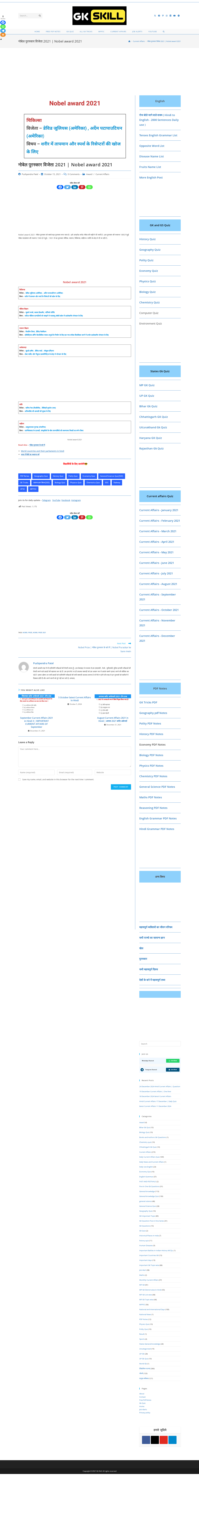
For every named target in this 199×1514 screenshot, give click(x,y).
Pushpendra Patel (30, 174)
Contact (142, 1397)
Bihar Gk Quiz (148, 406)
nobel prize (27, 632)
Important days (145, 1260)
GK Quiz (142, 1231)
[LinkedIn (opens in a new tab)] (170, 16)
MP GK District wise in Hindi (150, 1290)
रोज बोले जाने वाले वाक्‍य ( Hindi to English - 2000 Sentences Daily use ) (159, 120)
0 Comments (74, 174)
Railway (117, 482)
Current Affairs (102, 174)
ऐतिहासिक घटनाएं (144, 1368)
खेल (141, 948)
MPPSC (33, 489)
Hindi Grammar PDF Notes (156, 829)
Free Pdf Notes (145, 1400)
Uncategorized (145, 1349)
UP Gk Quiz (143, 1358)
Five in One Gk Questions (149, 1186)
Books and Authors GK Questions (152, 1137)
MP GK (142, 1285)
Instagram (76, 500)
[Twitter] (67, 187)
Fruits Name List (150, 167)
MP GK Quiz (147, 385)
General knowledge (147, 1191)
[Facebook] (60, 187)
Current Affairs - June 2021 (156, 563)
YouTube (56, 500)
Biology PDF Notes (151, 755)
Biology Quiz (60, 482)
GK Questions (144, 1226)
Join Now (174, 1060)
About (141, 1393)
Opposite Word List (151, 146)
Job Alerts (143, 1409)
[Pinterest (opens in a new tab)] (163, 16)
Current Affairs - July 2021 (156, 573)
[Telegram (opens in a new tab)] (179, 16)
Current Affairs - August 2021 (158, 584)
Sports (142, 1339)
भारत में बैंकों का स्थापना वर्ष (30, 454)
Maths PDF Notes (150, 797)
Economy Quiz (89, 476)
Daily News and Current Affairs (151, 1162)
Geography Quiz (41, 476)
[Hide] (1, 39)
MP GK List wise (145, 1294)
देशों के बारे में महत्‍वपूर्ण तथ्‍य (152, 980)
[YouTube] (164, 1440)
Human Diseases (146, 1245)
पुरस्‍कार (143, 959)
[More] (3, 35)
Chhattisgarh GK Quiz (153, 417)
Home (141, 1406)
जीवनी (141, 1373)
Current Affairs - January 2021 (158, 510)
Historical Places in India (149, 1235)
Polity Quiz (73, 476)
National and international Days (152, 1309)
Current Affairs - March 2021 (157, 531)
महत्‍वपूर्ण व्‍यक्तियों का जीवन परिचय (155, 927)
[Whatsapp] (89, 187)
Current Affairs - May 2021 (156, 552)
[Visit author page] (23, 666)
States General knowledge (149, 1344)
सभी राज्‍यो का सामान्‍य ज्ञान (152, 937)
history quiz (144, 1240)
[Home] (129, 41)
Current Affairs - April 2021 (156, 542)
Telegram (46, 500)
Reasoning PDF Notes (153, 808)
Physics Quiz (75, 482)
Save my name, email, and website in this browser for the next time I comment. (58, 779)
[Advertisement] (99, 75)
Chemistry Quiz (93, 482)
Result (141, 1334)
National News (145, 1314)
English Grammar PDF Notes (158, 818)
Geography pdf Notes (153, 713)
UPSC (22, 489)
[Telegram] (3, 31)
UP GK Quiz (146, 396)
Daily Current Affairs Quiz (149, 1157)
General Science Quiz (147, 1206)
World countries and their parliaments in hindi (42, 451)
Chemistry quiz (145, 1142)
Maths (141, 1275)
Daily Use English (146, 1167)
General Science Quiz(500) (111, 476)
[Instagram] (155, 1440)
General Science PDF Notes (157, 787)
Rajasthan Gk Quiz (151, 448)
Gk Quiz (142, 1403)
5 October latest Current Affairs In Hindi (74, 699)
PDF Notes (24, 476)
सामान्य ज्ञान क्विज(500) (41, 482)
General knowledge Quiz (149, 1196)
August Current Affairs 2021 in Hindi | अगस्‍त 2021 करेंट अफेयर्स (112, 719)
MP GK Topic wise (146, 1299)
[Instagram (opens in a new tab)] (167, 16)
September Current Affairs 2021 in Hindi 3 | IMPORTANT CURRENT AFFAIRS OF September (36, 722)
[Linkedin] (74, 187)
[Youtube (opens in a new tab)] (174, 16)
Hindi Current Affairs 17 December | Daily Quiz (158, 1101)
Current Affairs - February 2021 (159, 520)
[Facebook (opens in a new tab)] (159, 16)
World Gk (143, 1363)
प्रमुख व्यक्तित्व (144, 1378)
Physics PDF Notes (151, 765)
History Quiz (58, 476)
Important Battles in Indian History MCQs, (156, 1250)
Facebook (65, 500)
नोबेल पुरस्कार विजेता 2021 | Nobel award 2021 (164, 41)
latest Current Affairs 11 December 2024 (155, 1106)
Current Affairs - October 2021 (159, 610)
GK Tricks (24, 482)
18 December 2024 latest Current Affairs (155, 1096)
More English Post (151, 177)
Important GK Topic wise (149, 1265)
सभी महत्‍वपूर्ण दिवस (148, 969)
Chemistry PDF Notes (153, 776)
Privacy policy (144, 1412)
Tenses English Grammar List (158, 135)
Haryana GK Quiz (150, 438)
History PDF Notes (151, 734)
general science (145, 1201)
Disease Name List (151, 156)
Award (89, 174)
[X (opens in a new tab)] (155, 16)
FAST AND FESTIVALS (147, 1181)
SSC (107, 482)
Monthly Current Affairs (148, 1280)
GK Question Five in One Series (151, 1221)
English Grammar (146, 1176)
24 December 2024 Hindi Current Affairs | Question (159, 1086)
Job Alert (142, 1270)
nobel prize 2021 (39, 632)
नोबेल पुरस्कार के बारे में (37, 445)
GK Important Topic (147, 1216)
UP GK (141, 1354)
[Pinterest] (82, 187)
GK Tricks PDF (148, 702)
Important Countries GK (149, 1255)
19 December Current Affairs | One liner (155, 1091)
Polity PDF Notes (150, 723)
